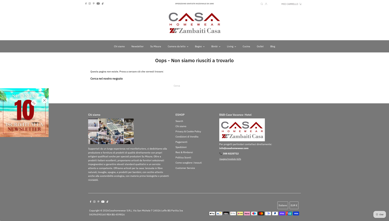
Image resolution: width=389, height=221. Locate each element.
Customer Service (185, 167)
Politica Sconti (183, 157)
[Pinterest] (93, 3)
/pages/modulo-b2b (230, 158)
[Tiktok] (102, 3)
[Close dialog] (44, 100)
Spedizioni (181, 147)
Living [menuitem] (230, 46)
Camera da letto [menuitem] (177, 46)
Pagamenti (181, 141)
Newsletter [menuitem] (137, 46)
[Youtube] (98, 3)
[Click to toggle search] (262, 3)
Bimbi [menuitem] (214, 46)
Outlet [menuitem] (260, 46)
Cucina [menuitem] (246, 46)
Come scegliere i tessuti (189, 162)
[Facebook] (86, 3)
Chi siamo (181, 126)
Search (179, 121)
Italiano (283, 205)
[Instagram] (89, 3)
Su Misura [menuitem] (155, 46)
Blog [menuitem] (272, 46)
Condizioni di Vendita (187, 136)
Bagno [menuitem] (198, 46)
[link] (24, 112)
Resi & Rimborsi (184, 152)
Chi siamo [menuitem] (119, 46)
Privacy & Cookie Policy (188, 131)
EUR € (276, 3)
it (270, 3)
